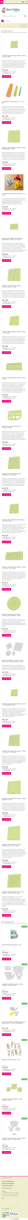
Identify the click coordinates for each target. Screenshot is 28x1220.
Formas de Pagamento (8, 1181)
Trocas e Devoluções (7, 1185)
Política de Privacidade (8, 1183)
